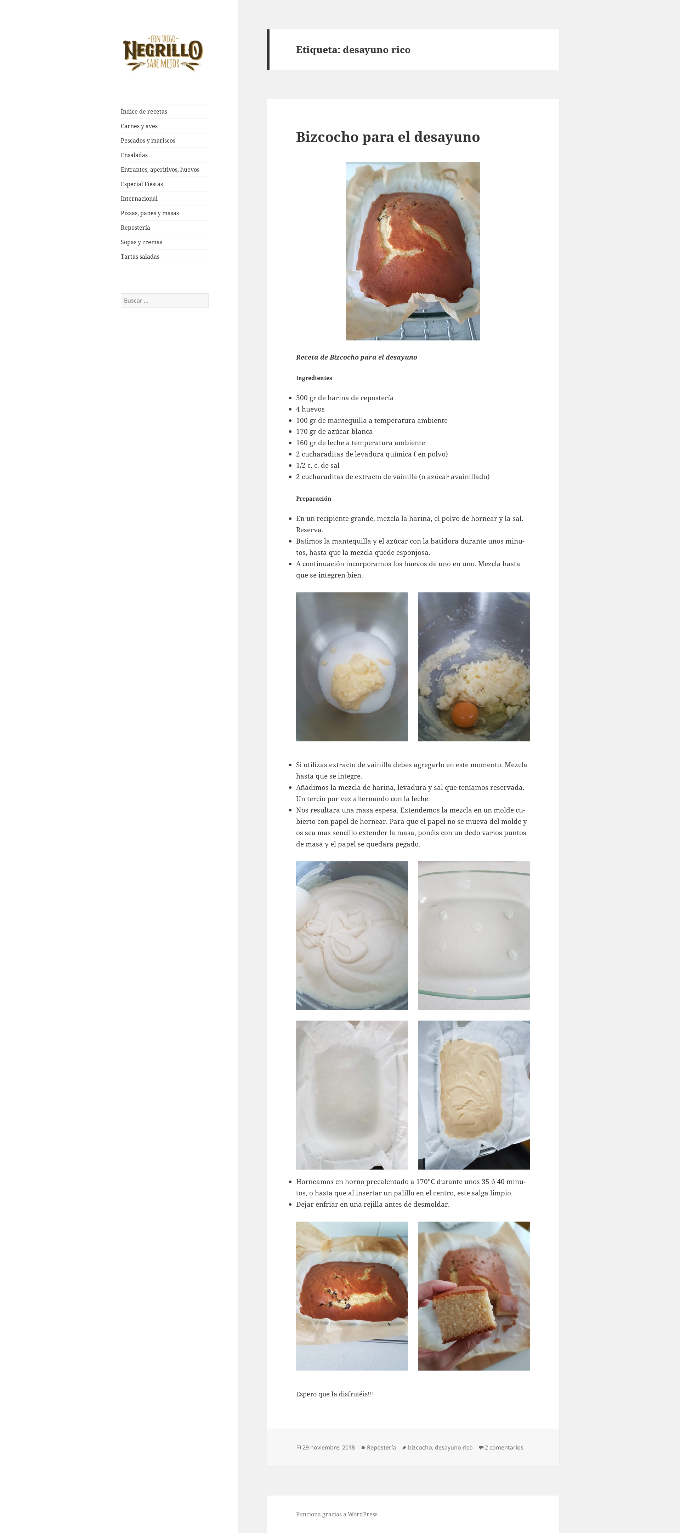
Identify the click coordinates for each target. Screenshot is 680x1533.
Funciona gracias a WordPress (337, 1514)
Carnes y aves (139, 126)
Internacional (139, 198)
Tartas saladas (140, 256)
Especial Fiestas (142, 184)
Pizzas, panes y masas (150, 213)
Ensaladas (134, 155)
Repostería (135, 227)
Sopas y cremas (141, 242)
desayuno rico (454, 1447)
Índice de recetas (144, 111)
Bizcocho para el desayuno (388, 136)
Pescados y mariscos (148, 140)
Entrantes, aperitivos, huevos (160, 169)
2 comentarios (504, 1447)
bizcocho (420, 1447)
